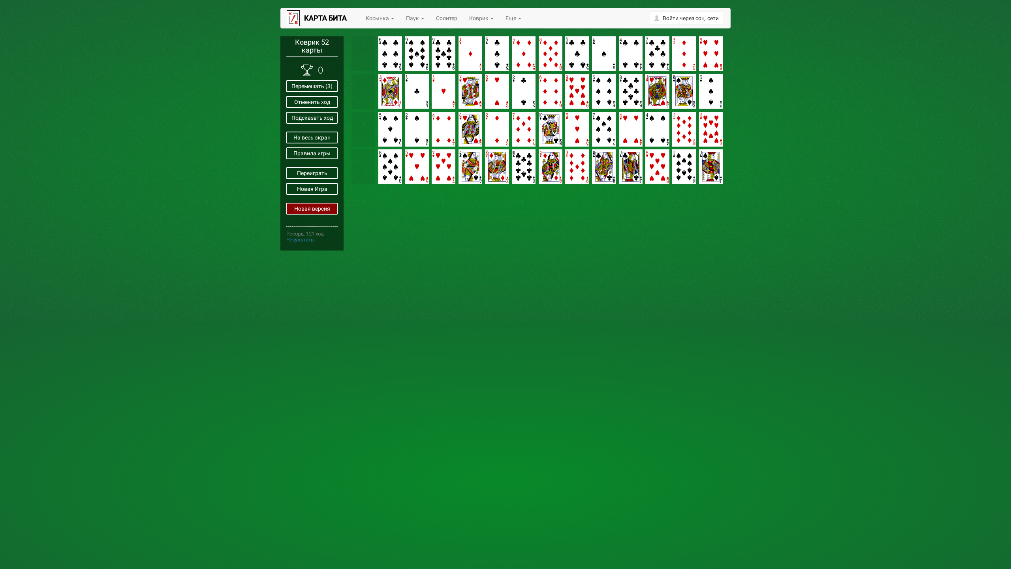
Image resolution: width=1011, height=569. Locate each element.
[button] (686, 17)
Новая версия (312, 208)
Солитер (446, 18)
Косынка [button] (378, 18)
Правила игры (312, 153)
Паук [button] (413, 18)
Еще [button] (511, 18)
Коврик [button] (479, 18)
